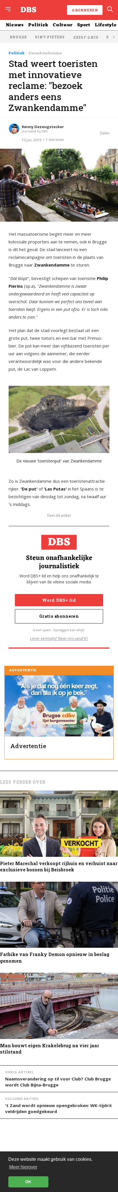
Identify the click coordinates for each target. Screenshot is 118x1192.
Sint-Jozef (85, 37)
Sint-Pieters (50, 37)
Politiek (38, 25)
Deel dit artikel (59, 515)
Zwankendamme (45, 53)
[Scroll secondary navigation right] (113, 37)
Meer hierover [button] (23, 1167)
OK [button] (28, 1181)
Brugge (18, 37)
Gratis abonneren (59, 616)
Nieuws (14, 25)
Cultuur (62, 25)
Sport (83, 25)
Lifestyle (106, 25)
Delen (104, 133)
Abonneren (85, 10)
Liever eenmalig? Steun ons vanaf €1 (59, 638)
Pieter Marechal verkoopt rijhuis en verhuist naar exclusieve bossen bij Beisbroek (58, 866)
